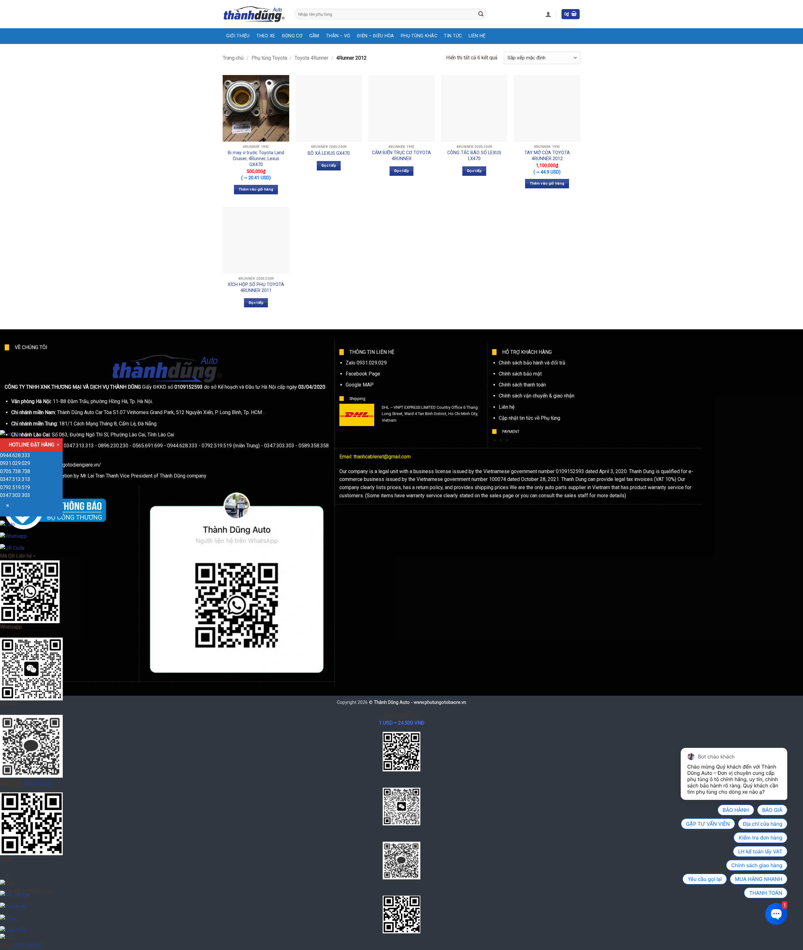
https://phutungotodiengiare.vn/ (66, 465)
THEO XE (265, 36)
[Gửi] (481, 14)
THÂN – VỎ (338, 36)
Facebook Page (363, 374)
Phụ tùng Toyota (269, 58)
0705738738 (27, 946)
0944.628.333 (15, 455)
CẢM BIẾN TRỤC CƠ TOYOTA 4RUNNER (401, 155)
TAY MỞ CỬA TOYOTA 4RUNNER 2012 (547, 155)
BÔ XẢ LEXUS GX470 (329, 153)
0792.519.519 (15, 487)
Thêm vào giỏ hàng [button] (256, 189)
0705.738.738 (15, 471)
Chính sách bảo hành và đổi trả (532, 363)
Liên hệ (506, 407)
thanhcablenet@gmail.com (382, 457)
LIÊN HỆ (477, 36)
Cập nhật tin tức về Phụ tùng (529, 418)
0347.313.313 (15, 479)
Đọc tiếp (329, 165)
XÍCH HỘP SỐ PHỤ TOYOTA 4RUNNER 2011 (256, 287)
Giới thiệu (238, 36)
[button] (548, 14)
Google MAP (360, 385)
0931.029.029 (15, 463)
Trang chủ (233, 58)
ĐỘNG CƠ (292, 36)
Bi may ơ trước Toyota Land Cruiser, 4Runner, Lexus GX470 (256, 158)
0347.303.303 (15, 495)
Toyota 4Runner (311, 58)
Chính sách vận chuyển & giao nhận (536, 396)
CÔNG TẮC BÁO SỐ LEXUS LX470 (474, 155)
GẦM (314, 36)
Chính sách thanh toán (522, 385)
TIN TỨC (453, 36)
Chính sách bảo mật (520, 374)
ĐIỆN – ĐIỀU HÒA (375, 36)
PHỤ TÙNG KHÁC (419, 36)
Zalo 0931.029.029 (366, 363)
